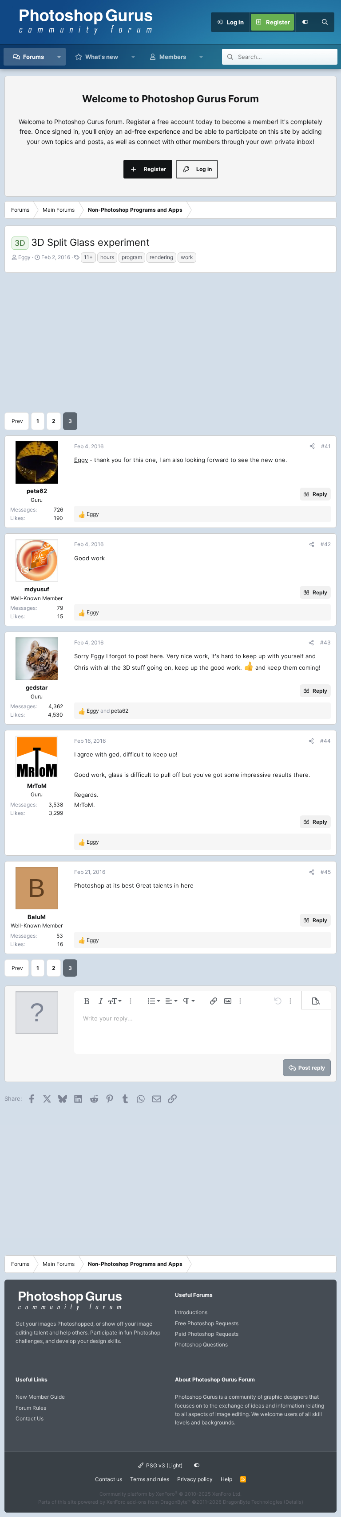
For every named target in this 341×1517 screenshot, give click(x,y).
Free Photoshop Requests (206, 1323)
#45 (326, 872)
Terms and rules (149, 1479)
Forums (33, 56)
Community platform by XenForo (170, 1494)
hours (107, 257)
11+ (88, 257)
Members (172, 56)
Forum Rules (31, 1407)
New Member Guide (40, 1396)
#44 (325, 740)
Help (226, 1479)
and (107, 710)
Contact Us (30, 1418)
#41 (326, 446)
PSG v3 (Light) (163, 1465)
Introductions (191, 1312)
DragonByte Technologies (252, 1502)
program (132, 257)
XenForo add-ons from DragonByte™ (148, 1502)
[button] (59, 57)
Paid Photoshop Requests (206, 1334)
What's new (101, 56)
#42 (326, 544)
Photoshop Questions (201, 1344)
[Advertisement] (170, 341)
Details (293, 1502)
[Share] (312, 446)
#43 (325, 642)
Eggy (24, 257)
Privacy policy (195, 1479)
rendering (161, 257)
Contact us (108, 1479)
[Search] (324, 22)
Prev (17, 421)
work (187, 257)
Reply (320, 494)
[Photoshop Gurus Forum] (69, 1310)
